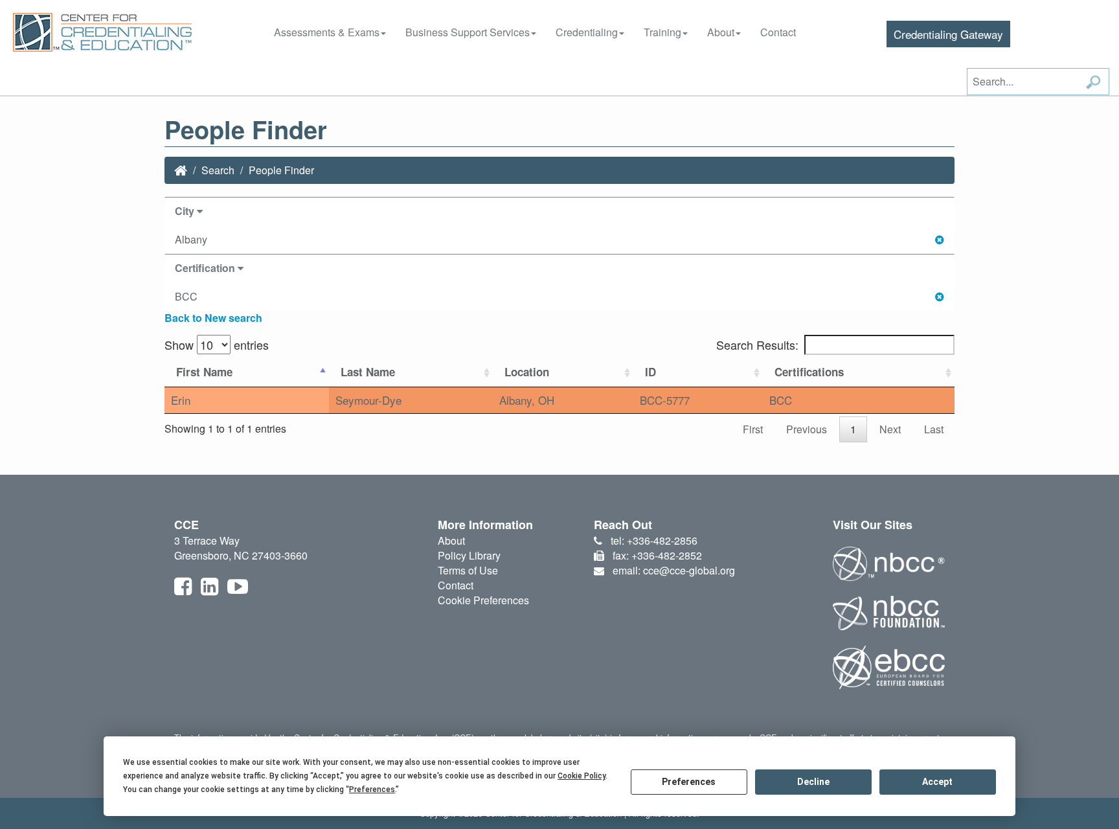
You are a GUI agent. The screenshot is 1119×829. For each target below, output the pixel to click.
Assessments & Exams (326, 32)
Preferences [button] (372, 789)
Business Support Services (467, 32)
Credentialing (587, 32)
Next (890, 429)
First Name (204, 372)
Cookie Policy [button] (581, 775)
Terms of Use (468, 570)
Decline (813, 782)
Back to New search (213, 317)
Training (662, 32)
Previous (806, 429)
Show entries (216, 344)
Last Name (368, 372)
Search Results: (757, 344)
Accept (937, 782)
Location (526, 372)
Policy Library (469, 555)
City (186, 210)
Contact (778, 32)
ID (650, 372)
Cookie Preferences (483, 600)
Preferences (689, 782)
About (720, 32)
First (753, 429)
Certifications (809, 372)
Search (217, 170)
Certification (206, 267)
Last (934, 429)
